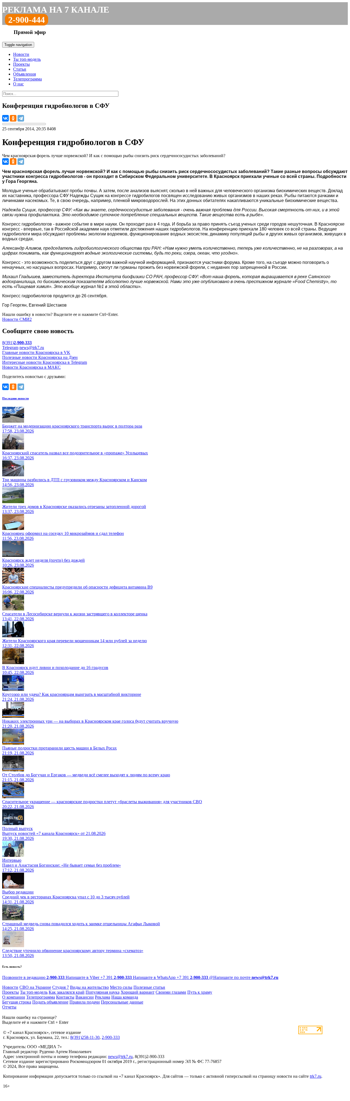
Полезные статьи (149, 987)
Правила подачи (84, 1002)
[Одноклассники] (13, 118)
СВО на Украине (35, 987)
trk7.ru (315, 1076)
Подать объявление (50, 1002)
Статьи (19, 69)
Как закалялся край (66, 992)
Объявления (24, 74)
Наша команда (124, 997)
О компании (13, 997)
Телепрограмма (27, 79)
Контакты (65, 997)
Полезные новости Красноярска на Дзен (40, 357)
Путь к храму (199, 992)
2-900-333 (111, 1037)
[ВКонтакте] (5, 118)
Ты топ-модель (27, 59)
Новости (21, 54)
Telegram (10, 347)
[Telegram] (21, 118)
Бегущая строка (16, 1002)
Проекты (21, 64)
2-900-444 (26, 20)
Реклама (102, 997)
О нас (18, 84)
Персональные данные (122, 1002)
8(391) (17, 342)
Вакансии (84, 997)
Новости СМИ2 (17, 319)
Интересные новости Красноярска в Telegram (44, 362)
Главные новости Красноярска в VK (36, 352)
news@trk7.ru (31, 347)
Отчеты (9, 1007)
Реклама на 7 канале (55, 10)
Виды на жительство (89, 987)
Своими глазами (171, 992)
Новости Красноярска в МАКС (31, 367)
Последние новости (15, 398)
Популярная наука (102, 992)
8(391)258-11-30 (85, 1037)
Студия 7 (60, 987)
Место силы (121, 987)
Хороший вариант (137, 992)
